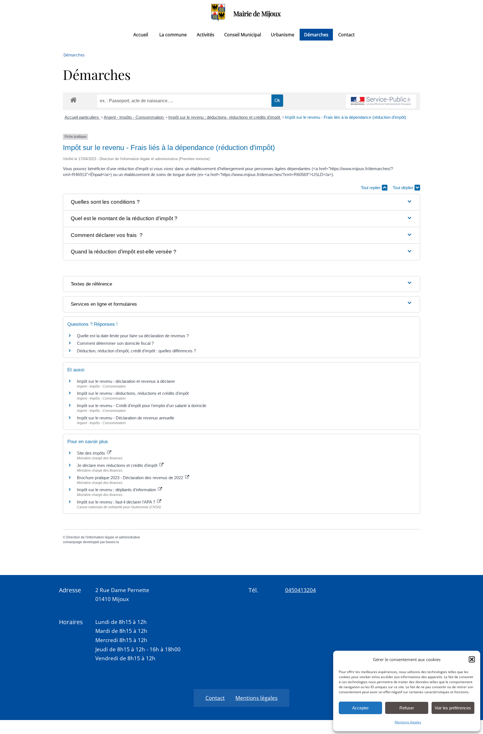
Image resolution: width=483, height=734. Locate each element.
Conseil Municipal (242, 35)
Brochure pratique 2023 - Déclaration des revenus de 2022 (130, 477)
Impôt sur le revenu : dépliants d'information (117, 489)
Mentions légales (408, 722)
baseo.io (112, 542)
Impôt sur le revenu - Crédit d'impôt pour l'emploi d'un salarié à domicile (141, 405)
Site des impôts (91, 453)
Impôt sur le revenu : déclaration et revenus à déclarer (126, 381)
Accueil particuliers (82, 117)
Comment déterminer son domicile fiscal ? (115, 343)
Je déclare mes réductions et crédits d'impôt (117, 465)
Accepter (360, 708)
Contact (346, 35)
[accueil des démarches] (73, 99)
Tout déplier (404, 187)
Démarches (316, 35)
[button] (472, 659)
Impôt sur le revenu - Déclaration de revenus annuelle (125, 417)
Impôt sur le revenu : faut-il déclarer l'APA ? (116, 502)
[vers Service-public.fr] (381, 101)
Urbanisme (282, 35)
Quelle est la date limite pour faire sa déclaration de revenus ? (133, 335)
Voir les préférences (453, 708)
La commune (173, 35)
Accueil (140, 35)
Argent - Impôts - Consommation (134, 117)
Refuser (406, 708)
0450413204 (300, 589)
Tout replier (371, 187)
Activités (205, 35)
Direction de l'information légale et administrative (103, 537)
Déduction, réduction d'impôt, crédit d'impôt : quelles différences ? (136, 350)
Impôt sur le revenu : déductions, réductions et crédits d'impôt (224, 117)
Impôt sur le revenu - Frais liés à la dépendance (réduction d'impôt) (345, 117)
